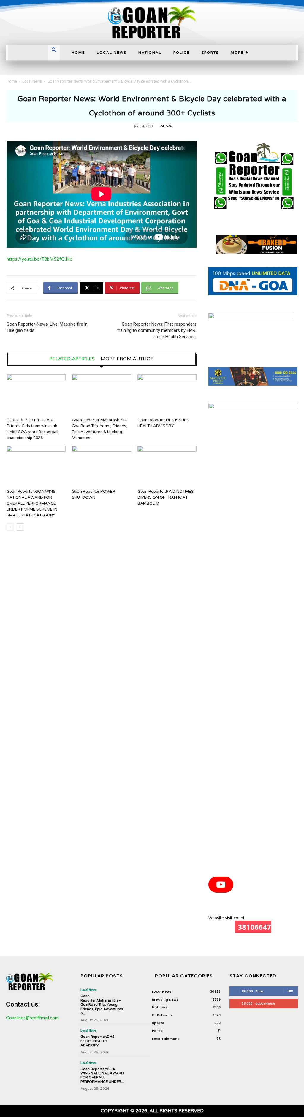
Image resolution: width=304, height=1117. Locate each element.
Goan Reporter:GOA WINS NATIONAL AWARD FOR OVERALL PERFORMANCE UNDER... (102, 1075)
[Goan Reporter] (152, 22)
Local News (32, 81)
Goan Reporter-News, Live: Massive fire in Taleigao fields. (47, 327)
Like (291, 990)
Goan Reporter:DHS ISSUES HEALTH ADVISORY (97, 1040)
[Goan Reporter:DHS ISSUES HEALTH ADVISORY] (167, 394)
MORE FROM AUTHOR (127, 359)
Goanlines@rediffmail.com (32, 1018)
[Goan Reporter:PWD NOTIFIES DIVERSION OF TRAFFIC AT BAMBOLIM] (167, 466)
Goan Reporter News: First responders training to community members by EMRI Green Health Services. (157, 330)
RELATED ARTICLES (72, 359)
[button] (54, 51)
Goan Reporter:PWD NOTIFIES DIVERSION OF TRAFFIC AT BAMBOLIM (165, 497)
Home (12, 81)
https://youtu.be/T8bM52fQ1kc (39, 259)
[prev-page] (10, 527)
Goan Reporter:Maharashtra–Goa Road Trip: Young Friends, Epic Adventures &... (101, 1004)
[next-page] (19, 527)
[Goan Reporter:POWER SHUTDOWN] (101, 466)
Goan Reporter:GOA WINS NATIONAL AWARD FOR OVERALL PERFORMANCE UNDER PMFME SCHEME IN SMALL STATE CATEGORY (32, 503)
